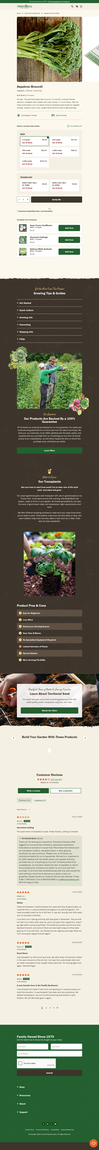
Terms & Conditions (42, 1130)
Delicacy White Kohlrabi (41, 249)
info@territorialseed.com (68, 879)
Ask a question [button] (66, 790)
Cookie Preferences (67, 1130)
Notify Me (56, 199)
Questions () (40, 800)
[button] (22, 95)
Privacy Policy (29, 1130)
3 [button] (50, 1007)
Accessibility (55, 1130)
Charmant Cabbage (39, 237)
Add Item (69, 228)
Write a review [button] (33, 790)
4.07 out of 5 (56, 779)
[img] (23, 817)
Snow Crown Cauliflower (41, 225)
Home (19, 13)
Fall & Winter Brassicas (32, 13)
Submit (49, 1073)
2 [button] (46, 1007)
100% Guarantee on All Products (59, 1)
